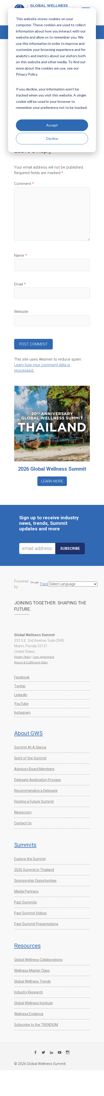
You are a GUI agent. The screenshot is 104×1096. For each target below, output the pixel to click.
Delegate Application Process (37, 780)
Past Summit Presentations (36, 924)
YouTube (21, 704)
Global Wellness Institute (33, 1003)
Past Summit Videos (30, 913)
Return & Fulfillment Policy (31, 662)
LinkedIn (20, 695)
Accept (52, 125)
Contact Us (23, 823)
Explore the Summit (30, 859)
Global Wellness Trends (32, 981)
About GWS (28, 733)
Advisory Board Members (34, 769)
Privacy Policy (22, 657)
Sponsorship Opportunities (35, 881)
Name (20, 255)
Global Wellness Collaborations (38, 960)
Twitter (20, 686)
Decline (52, 138)
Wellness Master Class (32, 971)
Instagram (22, 713)
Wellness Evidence (28, 1014)
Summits (25, 845)
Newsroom (23, 812)
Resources (27, 946)
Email (20, 284)
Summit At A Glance (30, 747)
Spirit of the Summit (30, 758)
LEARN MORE (52, 481)
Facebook (22, 677)
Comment (24, 183)
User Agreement (43, 657)
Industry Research (28, 992)
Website (21, 311)
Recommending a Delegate (36, 791)
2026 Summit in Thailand (34, 870)
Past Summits (25, 902)
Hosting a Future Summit (34, 801)
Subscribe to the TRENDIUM (36, 1025)
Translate (47, 584)
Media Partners (26, 891)
